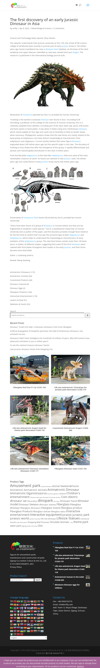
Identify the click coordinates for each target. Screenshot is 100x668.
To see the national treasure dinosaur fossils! (29, 345)
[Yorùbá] (11, 634)
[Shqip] (15, 601)
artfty (15, 28)
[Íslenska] (38, 611)
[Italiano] (18, 614)
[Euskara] (32, 601)
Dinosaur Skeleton (29, 504)
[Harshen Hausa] (18, 611)
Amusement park (25, 485)
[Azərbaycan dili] (28, 601)
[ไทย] (15, 631)
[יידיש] (42, 631)
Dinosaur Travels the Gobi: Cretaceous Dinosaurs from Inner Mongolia (40, 327)
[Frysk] (28, 608)
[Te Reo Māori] (15, 621)
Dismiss (80, 666)
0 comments (59, 28)
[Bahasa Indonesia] (11, 614)
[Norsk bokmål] (32, 621)
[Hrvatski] (28, 604)
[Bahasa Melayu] (38, 618)
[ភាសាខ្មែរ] (35, 614)
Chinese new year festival (39, 497)
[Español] (25, 627)
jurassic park (80, 515)
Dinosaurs (76, 244)
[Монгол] (22, 621)
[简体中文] (18, 634)
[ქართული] (35, 608)
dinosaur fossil (52, 49)
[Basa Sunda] (28, 627)
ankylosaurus (57, 155)
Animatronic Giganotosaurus (28, 493)
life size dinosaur (48, 518)
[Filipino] (18, 608)
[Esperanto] (11, 608)
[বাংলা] (38, 601)
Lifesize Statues (68, 518)
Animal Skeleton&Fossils (65, 486)
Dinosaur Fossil (68, 500)
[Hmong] (32, 611)
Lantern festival (34, 519)
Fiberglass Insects (51, 507)
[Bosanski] (42, 601)
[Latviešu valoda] (22, 618)
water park (15, 525)
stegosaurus (32, 155)
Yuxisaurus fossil (31, 217)
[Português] (11, 624)
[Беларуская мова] (35, 601)
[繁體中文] (22, 634)
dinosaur (45, 119)
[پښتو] (35, 621)
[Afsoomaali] (22, 627)
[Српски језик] (32, 624)
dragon (76, 52)
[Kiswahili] (32, 627)
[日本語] (22, 614)
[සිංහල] (11, 627)
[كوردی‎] (42, 614)
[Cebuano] (18, 604)
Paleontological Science (41, 28)
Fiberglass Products (21, 511)
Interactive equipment (46, 514)
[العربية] (22, 601)
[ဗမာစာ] (25, 621)
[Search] (87, 315)
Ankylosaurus (16, 238)
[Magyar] (35, 611)
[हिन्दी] (28, 611)
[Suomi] (22, 608)
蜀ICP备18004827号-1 (55, 653)
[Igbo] (42, 611)
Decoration (32, 501)
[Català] (15, 604)
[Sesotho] (35, 624)
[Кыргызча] (11, 618)
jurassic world (19, 518)
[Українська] (22, 631)
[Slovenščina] (18, 627)
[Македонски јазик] (32, 618)
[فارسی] (38, 621)
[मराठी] (18, 621)
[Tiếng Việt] (32, 631)
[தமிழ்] (42, 627)
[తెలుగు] (11, 631)
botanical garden (53, 494)
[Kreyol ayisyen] (15, 611)
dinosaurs (76, 141)
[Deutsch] (38, 608)
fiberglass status (58, 511)
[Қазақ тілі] (32, 614)
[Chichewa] (22, 604)
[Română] (18, 624)
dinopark (45, 500)
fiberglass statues (42, 511)
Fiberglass (63, 504)
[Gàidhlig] (28, 624)
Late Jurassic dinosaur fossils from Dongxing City (31, 349)
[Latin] (18, 618)
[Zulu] (15, 634)
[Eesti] (15, 608)
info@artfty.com (66, 604)
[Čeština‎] (32, 604)
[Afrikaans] (11, 601)
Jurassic (64, 46)
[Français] (25, 608)
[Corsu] (25, 604)
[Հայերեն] (25, 601)
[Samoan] (25, 624)
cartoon (62, 493)
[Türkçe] (18, 631)
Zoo (40, 525)
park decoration (22, 522)
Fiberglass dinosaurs (30, 508)
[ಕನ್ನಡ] (28, 614)
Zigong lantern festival (29, 526)
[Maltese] (11, 621)
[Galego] (32, 608)
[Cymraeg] (35, 631)
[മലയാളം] (42, 618)
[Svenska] (35, 627)
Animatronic (16, 489)
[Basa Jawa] (25, 614)
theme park (80, 522)
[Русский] (22, 624)
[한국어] (38, 614)
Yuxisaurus (27, 114)
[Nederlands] (38, 604)
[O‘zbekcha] (28, 631)
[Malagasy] (35, 618)
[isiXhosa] (38, 631)
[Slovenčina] (15, 627)
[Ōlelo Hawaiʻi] (22, 611)
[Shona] (38, 624)
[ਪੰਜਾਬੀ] (15, 624)
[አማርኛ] (18, 601)
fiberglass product (71, 507)
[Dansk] (35, 604)
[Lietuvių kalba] (25, 618)
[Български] (11, 604)
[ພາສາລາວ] (15, 618)
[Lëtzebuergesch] (28, 618)
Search (13, 311)
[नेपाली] (28, 621)
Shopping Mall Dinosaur (38, 522)
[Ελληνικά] (42, 608)
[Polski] (42, 621)
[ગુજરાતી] (11, 611)
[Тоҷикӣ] (38, 627)
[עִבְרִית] (25, 611)
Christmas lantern (55, 497)
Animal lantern (46, 486)
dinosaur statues (47, 504)
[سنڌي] (42, 624)
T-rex (71, 522)
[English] (42, 604)
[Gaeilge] (15, 614)
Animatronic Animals (35, 489)
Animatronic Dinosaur (63, 489)
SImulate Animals (59, 522)
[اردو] (25, 631)
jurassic (67, 515)
